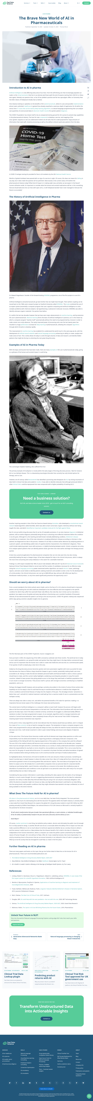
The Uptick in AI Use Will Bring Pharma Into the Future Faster (42, 907)
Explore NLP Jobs (18, 924)
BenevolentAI (32, 479)
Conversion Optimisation (27, 1067)
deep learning (41, 324)
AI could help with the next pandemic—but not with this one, (40, 899)
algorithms (76, 324)
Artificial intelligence (15, 93)
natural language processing (47, 333)
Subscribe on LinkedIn (46, 1089)
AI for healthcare (7, 1053)
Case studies (52, 3)
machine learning (66, 315)
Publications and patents (82, 1071)
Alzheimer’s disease (72, 537)
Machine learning (32, 317)
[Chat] (89, 1096)
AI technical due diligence (9, 1064)
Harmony (60, 1061)
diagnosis (64, 111)
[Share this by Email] (88, 97)
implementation (78, 104)
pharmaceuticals (50, 104)
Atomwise (55, 523)
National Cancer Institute (75, 564)
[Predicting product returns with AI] (46, 969)
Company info (79, 1065)
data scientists (22, 725)
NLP (21, 503)
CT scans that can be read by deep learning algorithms (34, 108)
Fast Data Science (43, 493)
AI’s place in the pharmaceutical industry (21, 798)
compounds (43, 117)
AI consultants (25, 1073)
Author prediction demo (64, 1064)
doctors (66, 568)
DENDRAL (47, 295)
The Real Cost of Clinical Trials (30, 895)
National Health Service (63, 174)
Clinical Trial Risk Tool (63, 1053)
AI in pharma (5, 1056)
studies (39, 482)
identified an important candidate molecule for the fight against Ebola (48, 528)
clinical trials (17, 484)
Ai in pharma (46, 14)
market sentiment (21, 823)
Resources (79, 1059)
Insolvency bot (61, 1067)
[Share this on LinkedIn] (88, 87)
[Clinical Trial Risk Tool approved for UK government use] (77, 969)
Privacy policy (79, 1068)
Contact (86, 3)
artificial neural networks (27, 333)
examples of (53, 350)
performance (25, 324)
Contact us (46, 512)
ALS (67, 479)
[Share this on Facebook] (88, 91)
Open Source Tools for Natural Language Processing (45, 1059)
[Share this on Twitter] (88, 94)
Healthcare (27, 106)
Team (77, 1053)
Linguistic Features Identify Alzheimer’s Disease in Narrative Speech (61, 889)
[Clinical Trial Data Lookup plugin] (16, 969)
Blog (59, 3)
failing (79, 178)
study (68, 304)
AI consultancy (25, 1070)
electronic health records (41, 111)
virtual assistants (23, 95)
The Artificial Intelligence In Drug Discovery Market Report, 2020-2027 (38, 903)
